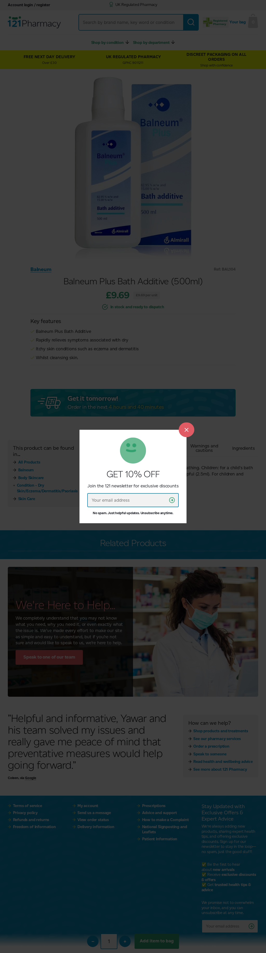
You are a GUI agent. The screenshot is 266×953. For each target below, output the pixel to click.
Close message (186, 429)
